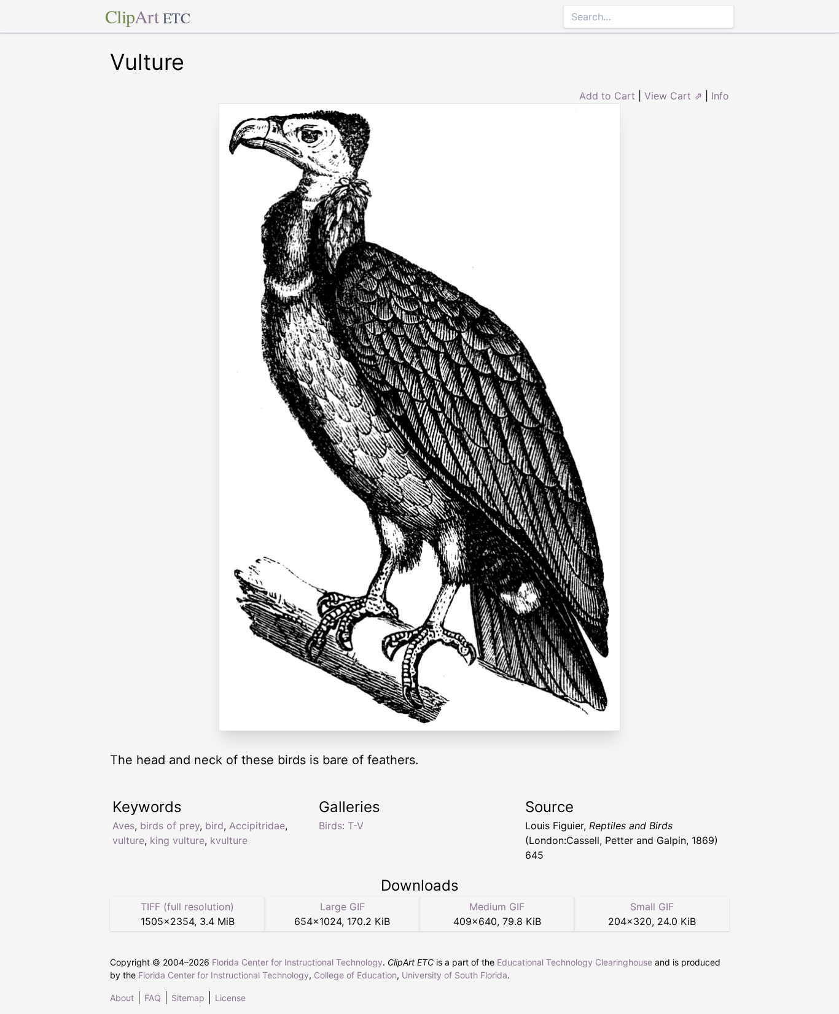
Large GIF (342, 906)
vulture (128, 840)
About (122, 998)
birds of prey (170, 825)
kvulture (229, 840)
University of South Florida (454, 975)
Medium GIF (497, 906)
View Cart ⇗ (673, 96)
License (230, 998)
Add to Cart (607, 96)
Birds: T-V (341, 825)
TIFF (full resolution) (187, 906)
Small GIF (652, 906)
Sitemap (188, 998)
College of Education (355, 975)
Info (720, 96)
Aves (123, 825)
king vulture (177, 840)
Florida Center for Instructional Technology (297, 962)
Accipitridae (257, 825)
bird (214, 825)
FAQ (152, 998)
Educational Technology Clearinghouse (574, 962)
